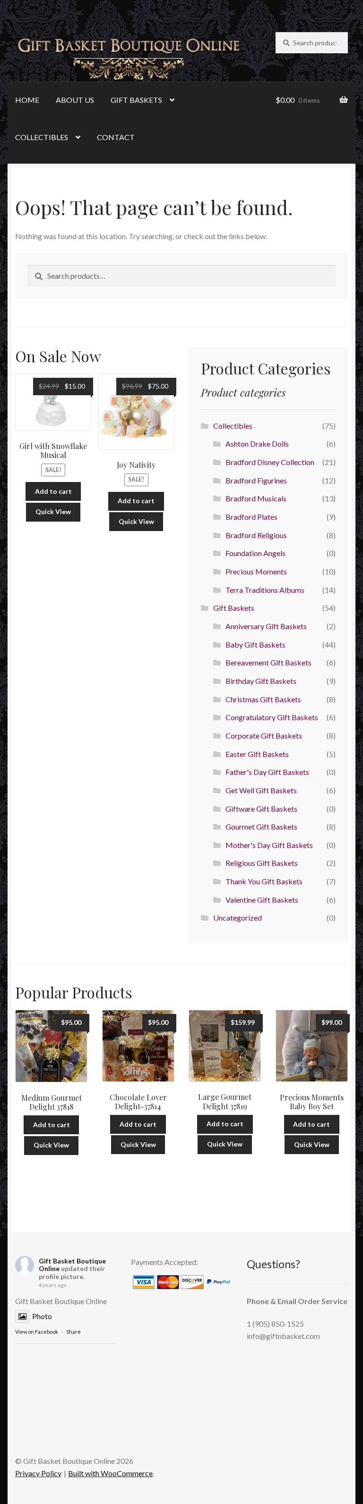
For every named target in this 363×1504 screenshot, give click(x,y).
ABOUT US (75, 99)
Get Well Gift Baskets (261, 790)
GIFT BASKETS (136, 99)
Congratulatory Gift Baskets (271, 717)
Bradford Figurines (256, 480)
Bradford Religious (256, 535)
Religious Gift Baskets (261, 862)
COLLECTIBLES (41, 137)
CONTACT (116, 137)
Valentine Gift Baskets (261, 899)
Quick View (53, 511)
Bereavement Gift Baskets (268, 662)
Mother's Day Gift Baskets (269, 844)
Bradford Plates (251, 516)
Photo (42, 1316)
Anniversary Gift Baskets (266, 626)
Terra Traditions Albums (264, 589)
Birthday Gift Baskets (260, 680)
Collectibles (232, 425)
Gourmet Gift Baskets (261, 826)
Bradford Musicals (255, 498)
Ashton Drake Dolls (257, 443)
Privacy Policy (38, 1473)
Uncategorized (237, 917)
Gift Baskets (233, 607)
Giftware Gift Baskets (261, 808)
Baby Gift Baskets (255, 644)
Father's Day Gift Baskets (267, 771)
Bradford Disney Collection (269, 461)
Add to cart (53, 491)
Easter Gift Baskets (257, 753)
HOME (27, 99)
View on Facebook (36, 1332)
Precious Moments (256, 571)
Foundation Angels (255, 552)
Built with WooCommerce (110, 1473)
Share (73, 1332)
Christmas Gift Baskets (263, 699)
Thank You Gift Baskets (263, 881)
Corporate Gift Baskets (263, 735)
